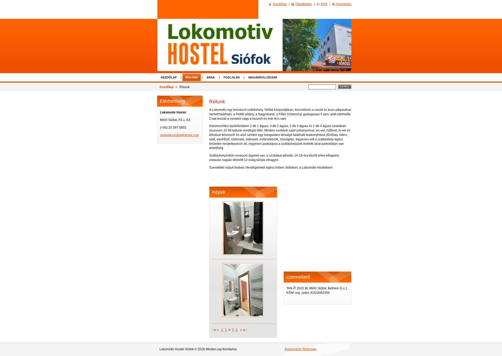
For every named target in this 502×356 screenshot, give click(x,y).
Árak (211, 77)
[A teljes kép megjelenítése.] (243, 228)
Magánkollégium (262, 77)
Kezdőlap (169, 77)
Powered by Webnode (300, 349)
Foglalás (232, 77)
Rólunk (191, 77)
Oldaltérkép (303, 4)
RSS (324, 4)
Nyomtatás (343, 4)
